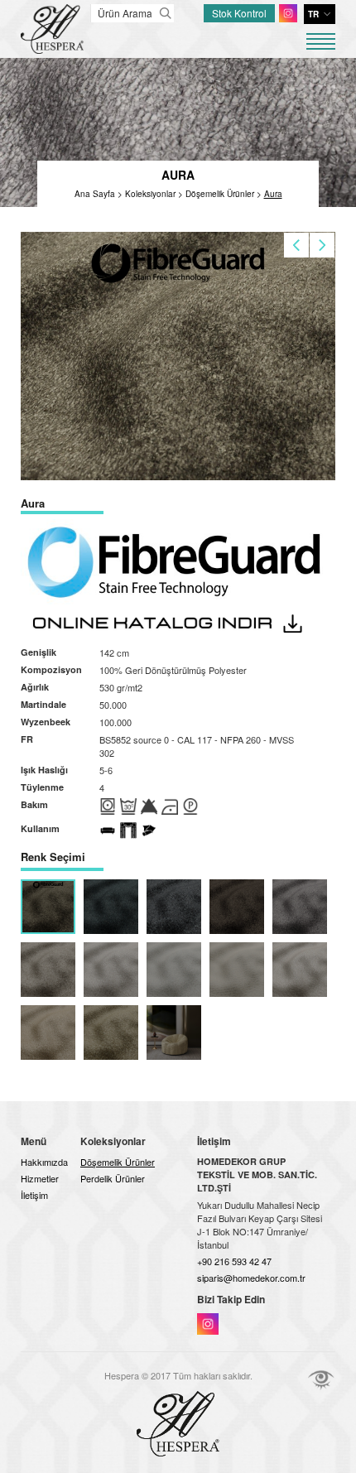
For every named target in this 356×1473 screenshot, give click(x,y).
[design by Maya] (320, 1380)
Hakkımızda (44, 1161)
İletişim (34, 1194)
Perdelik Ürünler (112, 1178)
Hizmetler (40, 1178)
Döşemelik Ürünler (219, 194)
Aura (273, 194)
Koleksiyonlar (150, 194)
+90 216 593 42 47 (234, 1261)
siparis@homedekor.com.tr (251, 1277)
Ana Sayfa (95, 194)
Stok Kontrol (239, 13)
